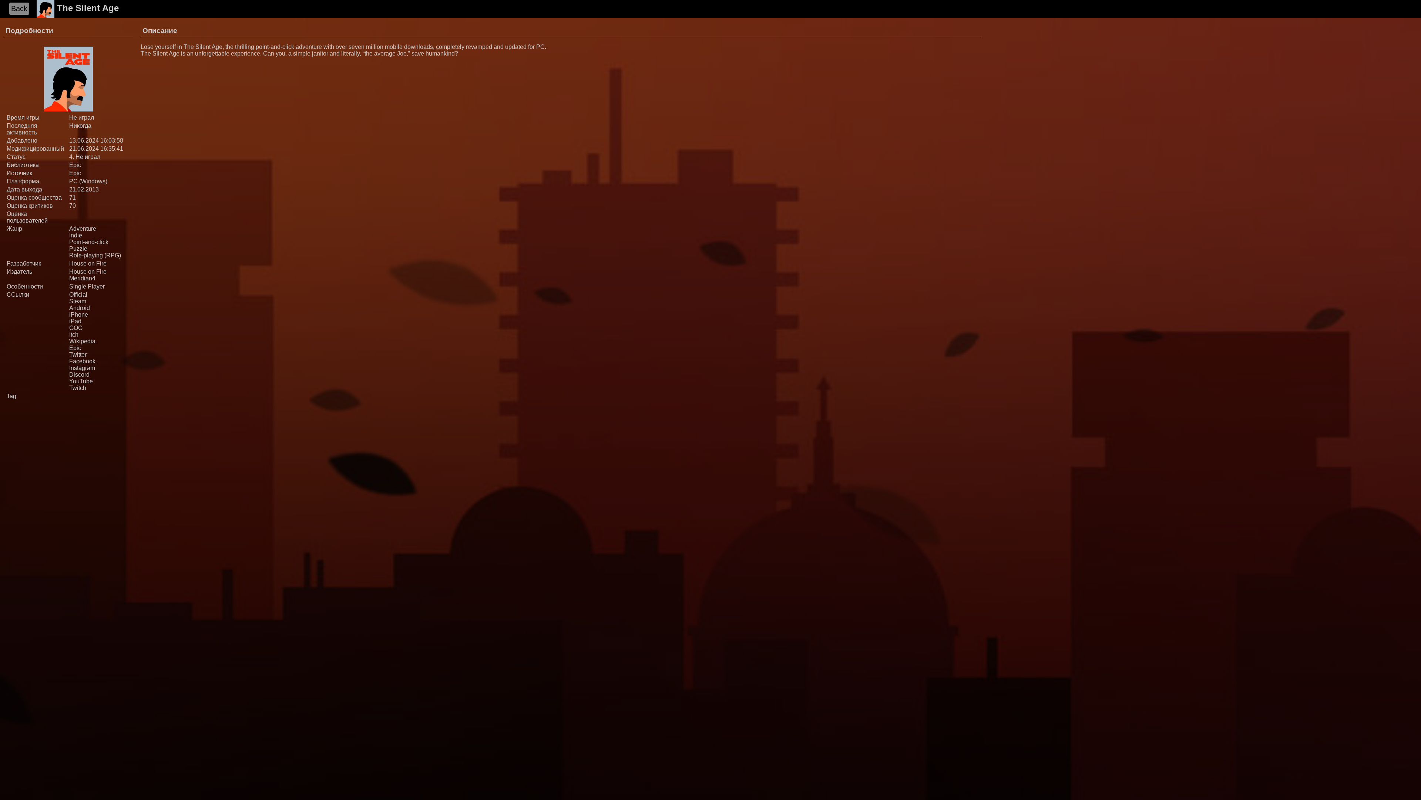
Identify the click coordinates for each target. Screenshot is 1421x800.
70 (72, 206)
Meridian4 (82, 278)
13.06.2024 (84, 140)
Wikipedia (82, 341)
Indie (75, 235)
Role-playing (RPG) (95, 255)
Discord (79, 374)
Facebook (82, 361)
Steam (77, 301)
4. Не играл (84, 157)
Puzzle (78, 249)
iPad (75, 321)
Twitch (77, 388)
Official (78, 294)
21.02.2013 (84, 189)
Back (19, 8)
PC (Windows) (88, 181)
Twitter (78, 354)
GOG (76, 328)
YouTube (81, 381)
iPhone (78, 314)
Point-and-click (88, 242)
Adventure (82, 229)
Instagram (82, 368)
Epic (75, 165)
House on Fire (88, 263)
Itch (73, 334)
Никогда (80, 126)
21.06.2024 (84, 149)
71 (72, 197)
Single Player (87, 286)
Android (79, 308)
